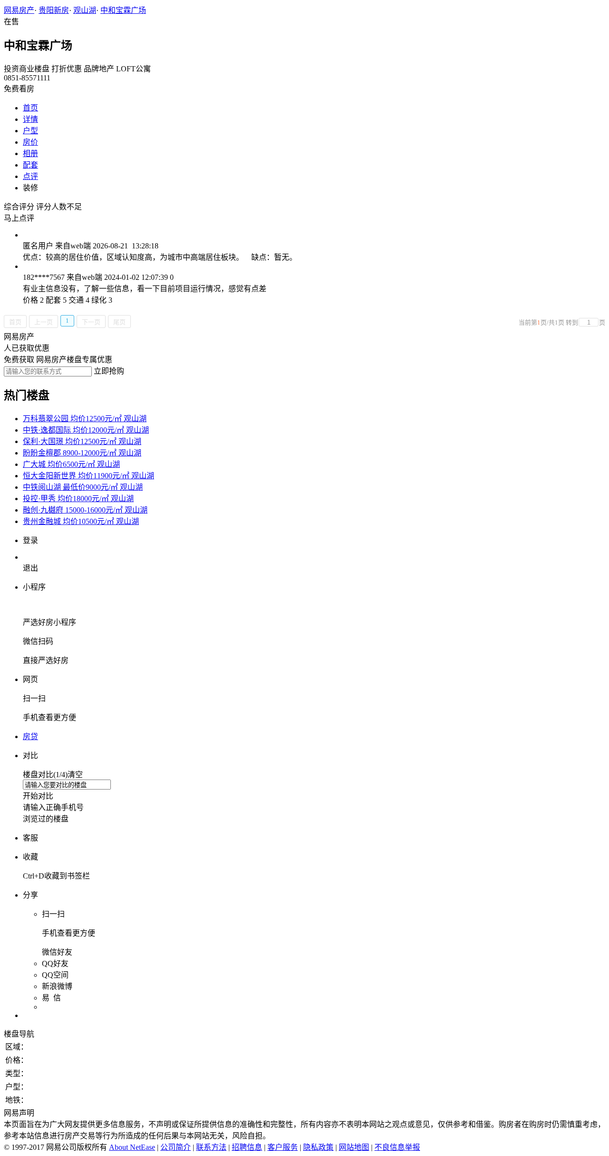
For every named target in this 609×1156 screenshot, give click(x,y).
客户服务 (282, 1147)
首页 (30, 108)
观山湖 (84, 10)
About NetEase (132, 1147)
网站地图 (354, 1147)
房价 (30, 142)
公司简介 (175, 1147)
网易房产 (19, 10)
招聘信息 (247, 1147)
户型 (30, 131)
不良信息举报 (397, 1147)
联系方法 (211, 1147)
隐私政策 (318, 1147)
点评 (30, 176)
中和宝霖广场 (123, 10)
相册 (30, 153)
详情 (30, 119)
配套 (30, 165)
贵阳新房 (54, 10)
